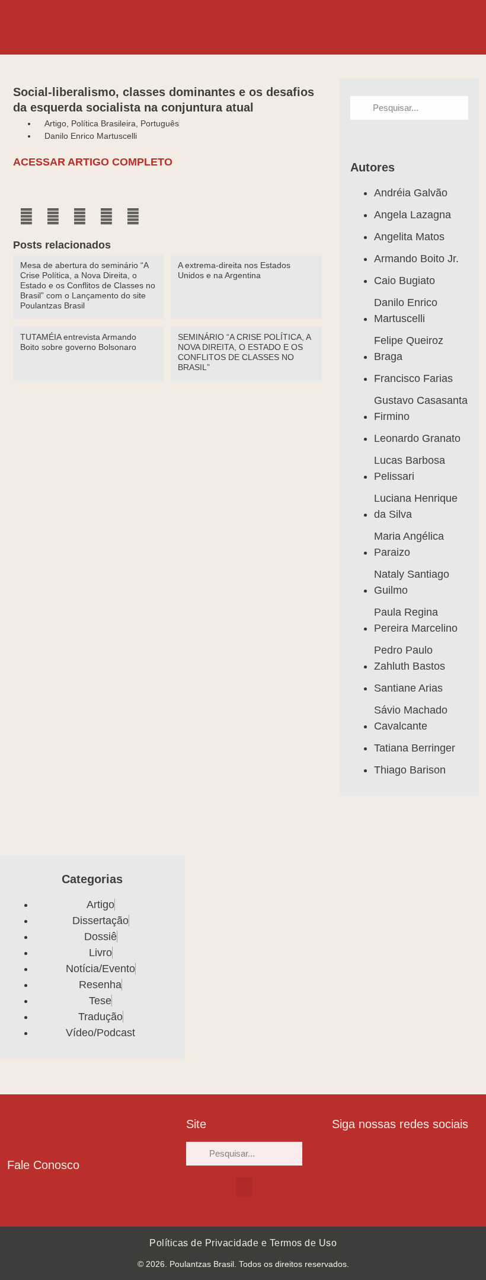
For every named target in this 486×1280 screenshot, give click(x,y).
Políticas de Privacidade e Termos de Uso (243, 1243)
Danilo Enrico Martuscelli (90, 136)
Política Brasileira (103, 123)
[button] (26, 216)
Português (159, 123)
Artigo (55, 123)
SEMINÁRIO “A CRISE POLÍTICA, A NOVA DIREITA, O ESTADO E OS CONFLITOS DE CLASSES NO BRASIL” (244, 351)
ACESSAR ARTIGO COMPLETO (92, 162)
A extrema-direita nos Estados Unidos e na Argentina (234, 270)
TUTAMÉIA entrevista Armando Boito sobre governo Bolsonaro (78, 342)
